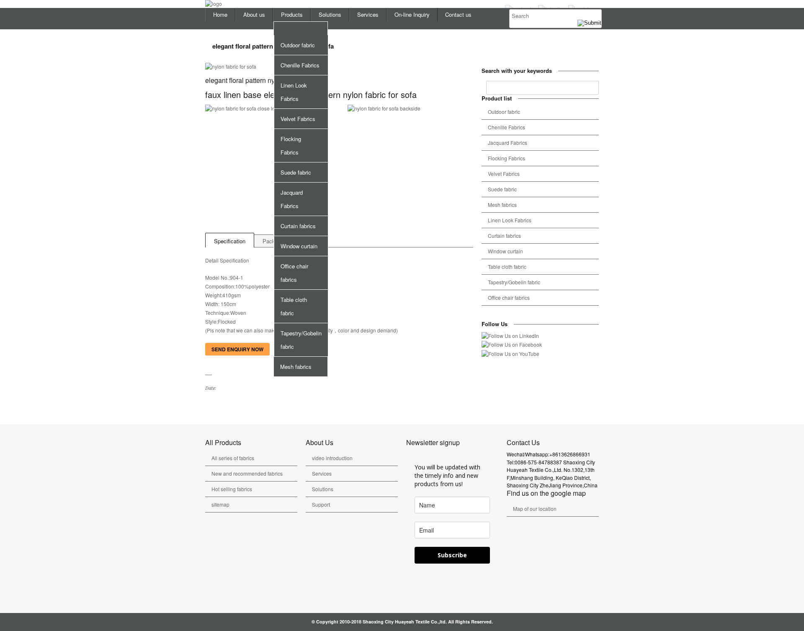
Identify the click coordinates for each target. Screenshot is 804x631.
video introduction (332, 457)
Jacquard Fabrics (292, 199)
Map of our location (535, 508)
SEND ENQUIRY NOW (237, 349)
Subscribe (452, 555)
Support (321, 504)
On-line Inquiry (412, 14)
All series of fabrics (232, 457)
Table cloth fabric (294, 306)
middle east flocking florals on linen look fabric (210, 406)
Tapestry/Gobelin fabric (301, 339)
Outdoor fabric (298, 45)
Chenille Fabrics (300, 65)
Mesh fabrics (296, 367)
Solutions (330, 14)
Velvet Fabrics (298, 119)
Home (220, 14)
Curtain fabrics (298, 226)
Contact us (458, 14)
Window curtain (299, 246)
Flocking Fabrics (291, 145)
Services (368, 14)
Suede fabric (296, 172)
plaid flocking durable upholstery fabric (220, 406)
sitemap (220, 504)
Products (292, 14)
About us (254, 14)
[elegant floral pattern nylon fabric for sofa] (339, 67)
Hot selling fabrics (231, 488)
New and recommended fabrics (247, 473)
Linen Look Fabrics (294, 92)
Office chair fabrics (294, 272)
